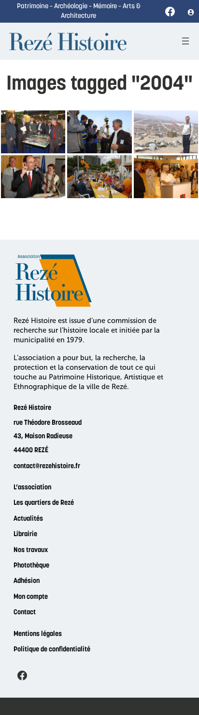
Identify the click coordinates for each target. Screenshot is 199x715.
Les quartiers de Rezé (44, 503)
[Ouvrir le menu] (185, 41)
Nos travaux (31, 550)
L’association (32, 487)
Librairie (25, 534)
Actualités (28, 519)
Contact (25, 612)
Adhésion (27, 581)
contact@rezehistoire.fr (47, 466)
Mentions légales (38, 634)
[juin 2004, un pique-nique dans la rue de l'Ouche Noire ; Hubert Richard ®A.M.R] (99, 176)
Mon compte (31, 597)
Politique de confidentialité (52, 649)
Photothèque (31, 565)
